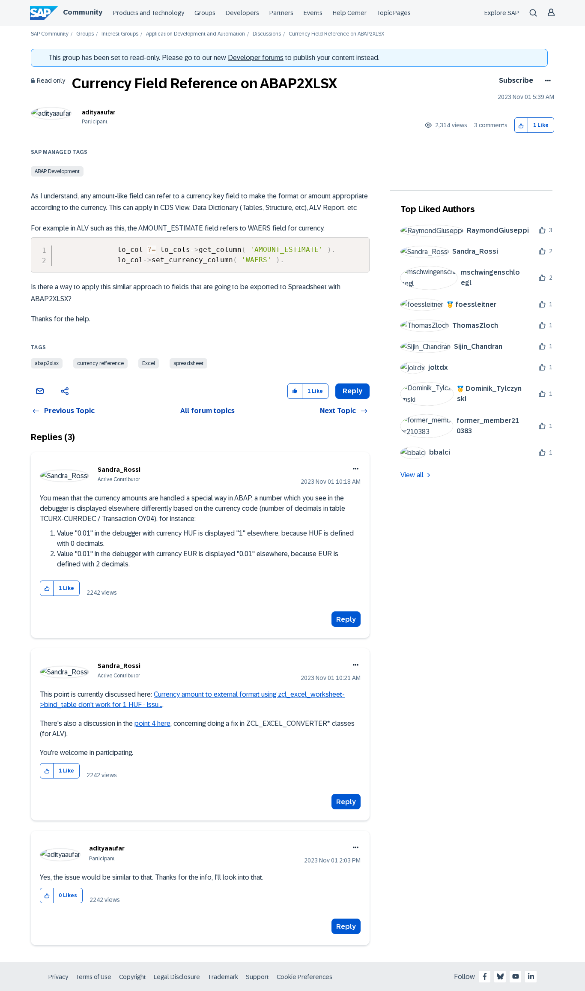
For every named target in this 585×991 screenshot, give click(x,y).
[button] (521, 125)
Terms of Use (93, 976)
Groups (204, 12)
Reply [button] (352, 391)
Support (257, 976)
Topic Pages (394, 12)
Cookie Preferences (304, 976)
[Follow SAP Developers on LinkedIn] (531, 976)
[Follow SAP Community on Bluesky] (500, 976)
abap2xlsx (47, 363)
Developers (242, 12)
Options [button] (546, 80)
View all (412, 475)
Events (313, 12)
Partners (281, 12)
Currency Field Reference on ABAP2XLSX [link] (336, 34)
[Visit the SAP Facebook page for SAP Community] (484, 976)
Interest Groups (119, 34)
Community (82, 12)
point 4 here (152, 723)
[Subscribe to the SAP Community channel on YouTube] (515, 976)
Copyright (132, 976)
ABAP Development (57, 171)
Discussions (267, 34)
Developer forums (256, 57)
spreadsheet (188, 363)
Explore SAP (501, 12)
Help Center (350, 12)
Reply (346, 619)
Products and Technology (148, 12)
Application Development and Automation (195, 34)
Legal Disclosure (177, 976)
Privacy (58, 976)
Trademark (223, 976)
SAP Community (50, 34)
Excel (148, 363)
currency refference (100, 363)
